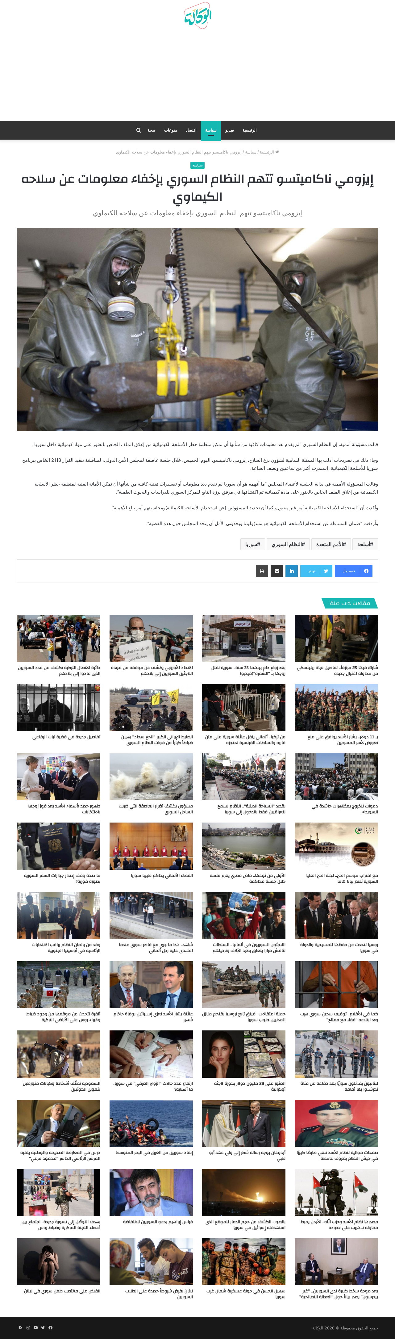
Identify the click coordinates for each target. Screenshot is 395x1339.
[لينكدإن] (291, 571)
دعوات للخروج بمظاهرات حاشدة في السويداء (345, 809)
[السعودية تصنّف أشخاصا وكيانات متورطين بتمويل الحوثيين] (58, 1053)
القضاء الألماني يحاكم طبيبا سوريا (162, 876)
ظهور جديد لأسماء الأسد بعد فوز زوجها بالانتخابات (64, 809)
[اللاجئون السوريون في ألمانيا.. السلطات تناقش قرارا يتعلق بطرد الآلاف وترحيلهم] (243, 915)
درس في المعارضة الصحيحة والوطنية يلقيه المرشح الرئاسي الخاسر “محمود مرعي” (60, 1156)
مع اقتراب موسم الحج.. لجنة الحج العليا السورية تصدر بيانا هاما (342, 879)
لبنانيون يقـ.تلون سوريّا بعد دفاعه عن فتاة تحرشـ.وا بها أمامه (339, 1086)
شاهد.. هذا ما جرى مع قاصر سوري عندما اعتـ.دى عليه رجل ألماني (156, 948)
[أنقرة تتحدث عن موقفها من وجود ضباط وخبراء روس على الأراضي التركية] (58, 984)
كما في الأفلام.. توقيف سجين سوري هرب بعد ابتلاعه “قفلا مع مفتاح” (339, 1017)
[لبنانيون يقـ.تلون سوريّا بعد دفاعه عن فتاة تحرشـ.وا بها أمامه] (336, 1053)
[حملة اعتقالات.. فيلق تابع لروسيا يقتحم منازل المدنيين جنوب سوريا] (243, 984)
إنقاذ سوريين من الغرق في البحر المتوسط (154, 1153)
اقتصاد (191, 130)
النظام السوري (287, 544)
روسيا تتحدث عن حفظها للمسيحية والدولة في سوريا (339, 948)
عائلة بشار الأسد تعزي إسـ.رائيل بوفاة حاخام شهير (153, 1017)
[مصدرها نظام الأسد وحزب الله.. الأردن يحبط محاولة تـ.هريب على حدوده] (336, 1192)
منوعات (170, 130)
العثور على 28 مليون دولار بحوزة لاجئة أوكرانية (249, 1086)
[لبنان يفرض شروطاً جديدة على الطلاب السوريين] (151, 1261)
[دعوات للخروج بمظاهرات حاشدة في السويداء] (336, 776)
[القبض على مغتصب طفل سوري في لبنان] (58, 1261)
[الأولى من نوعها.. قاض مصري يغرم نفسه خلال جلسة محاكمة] (243, 846)
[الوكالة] (197, 15)
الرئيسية (250, 130)
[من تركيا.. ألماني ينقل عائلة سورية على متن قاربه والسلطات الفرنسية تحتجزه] (243, 707)
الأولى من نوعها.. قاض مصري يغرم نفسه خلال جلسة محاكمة (247, 879)
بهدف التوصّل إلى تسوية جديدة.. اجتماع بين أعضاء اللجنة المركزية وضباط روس (61, 1225)
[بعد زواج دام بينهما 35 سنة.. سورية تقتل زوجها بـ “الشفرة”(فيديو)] (243, 638)
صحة (152, 130)
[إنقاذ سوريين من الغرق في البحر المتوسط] (151, 1123)
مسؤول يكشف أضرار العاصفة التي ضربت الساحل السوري (156, 809)
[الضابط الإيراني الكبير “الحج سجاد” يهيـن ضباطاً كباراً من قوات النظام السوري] (151, 707)
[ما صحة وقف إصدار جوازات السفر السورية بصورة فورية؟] (58, 846)
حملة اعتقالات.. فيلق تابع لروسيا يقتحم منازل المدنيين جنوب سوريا (243, 1017)
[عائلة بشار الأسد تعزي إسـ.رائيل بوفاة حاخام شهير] (151, 984)
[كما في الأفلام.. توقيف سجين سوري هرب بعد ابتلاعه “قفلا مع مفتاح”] (336, 984)
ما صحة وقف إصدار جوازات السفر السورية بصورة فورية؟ (62, 879)
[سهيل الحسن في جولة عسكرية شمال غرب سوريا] (243, 1261)
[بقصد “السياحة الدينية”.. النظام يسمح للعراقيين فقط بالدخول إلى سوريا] (243, 776)
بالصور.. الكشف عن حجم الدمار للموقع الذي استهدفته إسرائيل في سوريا (245, 1225)
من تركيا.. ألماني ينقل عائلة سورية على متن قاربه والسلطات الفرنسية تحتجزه (245, 740)
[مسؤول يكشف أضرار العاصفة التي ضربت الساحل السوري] (151, 776)
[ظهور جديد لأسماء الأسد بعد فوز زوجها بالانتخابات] (58, 776)
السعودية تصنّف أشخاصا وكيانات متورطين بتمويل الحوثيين (61, 1086)
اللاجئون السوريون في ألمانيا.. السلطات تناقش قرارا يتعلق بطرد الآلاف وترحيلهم (249, 948)
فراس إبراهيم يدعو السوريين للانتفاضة (158, 1222)
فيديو (229, 130)
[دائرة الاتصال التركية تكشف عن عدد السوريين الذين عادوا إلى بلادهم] (58, 638)
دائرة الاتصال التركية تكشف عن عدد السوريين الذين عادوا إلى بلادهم (59, 671)
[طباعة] (262, 571)
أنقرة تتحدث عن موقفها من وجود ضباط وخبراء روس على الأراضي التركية (63, 1017)
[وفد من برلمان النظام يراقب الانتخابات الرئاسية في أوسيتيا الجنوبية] (58, 915)
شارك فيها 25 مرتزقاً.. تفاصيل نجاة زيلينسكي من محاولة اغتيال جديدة (337, 671)
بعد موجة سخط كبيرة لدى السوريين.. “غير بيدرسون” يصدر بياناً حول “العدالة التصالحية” (338, 1294)
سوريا (251, 544)
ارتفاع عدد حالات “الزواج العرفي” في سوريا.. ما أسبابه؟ (153, 1086)
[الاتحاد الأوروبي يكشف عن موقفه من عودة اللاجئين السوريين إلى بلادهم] (151, 638)
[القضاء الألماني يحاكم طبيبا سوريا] (151, 846)
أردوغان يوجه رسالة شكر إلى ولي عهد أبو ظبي (247, 1156)
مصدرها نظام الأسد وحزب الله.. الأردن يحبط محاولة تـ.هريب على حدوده (339, 1225)
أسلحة (363, 544)
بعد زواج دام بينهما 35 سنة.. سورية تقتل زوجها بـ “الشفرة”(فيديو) (248, 671)
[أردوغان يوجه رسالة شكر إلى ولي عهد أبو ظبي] (243, 1123)
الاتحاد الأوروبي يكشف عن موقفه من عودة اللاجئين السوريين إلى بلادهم (152, 671)
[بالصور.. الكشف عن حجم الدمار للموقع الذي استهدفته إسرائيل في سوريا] (243, 1192)
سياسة (211, 130)
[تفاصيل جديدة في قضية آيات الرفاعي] (58, 707)
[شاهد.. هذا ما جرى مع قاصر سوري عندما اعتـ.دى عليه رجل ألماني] (151, 915)
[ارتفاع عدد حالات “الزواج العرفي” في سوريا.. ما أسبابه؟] (151, 1053)
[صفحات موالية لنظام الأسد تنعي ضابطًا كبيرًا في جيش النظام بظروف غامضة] (336, 1123)
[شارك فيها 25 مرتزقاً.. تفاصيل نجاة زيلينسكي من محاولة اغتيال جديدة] (336, 638)
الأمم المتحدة (329, 544)
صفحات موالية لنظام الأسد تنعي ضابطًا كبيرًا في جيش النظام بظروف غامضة (337, 1156)
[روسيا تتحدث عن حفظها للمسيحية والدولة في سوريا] (336, 915)
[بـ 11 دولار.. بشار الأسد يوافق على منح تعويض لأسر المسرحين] (336, 707)
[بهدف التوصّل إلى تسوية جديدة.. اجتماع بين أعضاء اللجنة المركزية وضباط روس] (58, 1192)
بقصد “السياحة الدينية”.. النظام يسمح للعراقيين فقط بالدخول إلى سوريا (251, 809)
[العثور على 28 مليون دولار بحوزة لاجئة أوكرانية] (243, 1053)
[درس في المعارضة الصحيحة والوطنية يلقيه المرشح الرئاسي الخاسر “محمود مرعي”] (58, 1123)
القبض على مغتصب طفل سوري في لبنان (62, 1291)
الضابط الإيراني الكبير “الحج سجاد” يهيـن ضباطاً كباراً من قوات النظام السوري (157, 740)
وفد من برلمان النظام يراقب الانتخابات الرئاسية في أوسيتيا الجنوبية (66, 948)
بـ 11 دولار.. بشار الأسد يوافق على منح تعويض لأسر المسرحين (343, 740)
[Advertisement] (197, 77)
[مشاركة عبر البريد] (277, 571)
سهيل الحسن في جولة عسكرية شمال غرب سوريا (245, 1294)
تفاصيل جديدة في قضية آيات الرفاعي (66, 737)
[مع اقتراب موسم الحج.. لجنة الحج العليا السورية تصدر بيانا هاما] (336, 846)
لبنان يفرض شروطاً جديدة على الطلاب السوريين (159, 1294)
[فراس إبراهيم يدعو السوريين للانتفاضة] (151, 1192)
